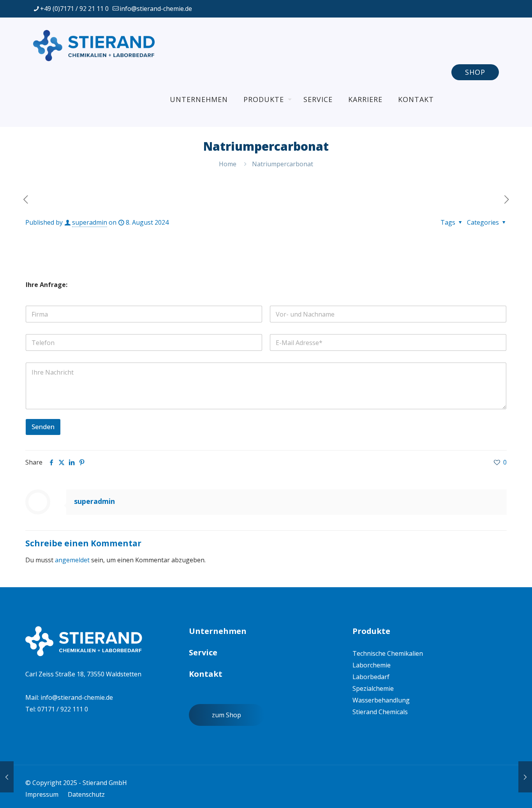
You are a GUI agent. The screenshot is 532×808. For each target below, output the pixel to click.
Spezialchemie (373, 688)
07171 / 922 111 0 (62, 709)
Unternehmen (218, 631)
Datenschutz (86, 794)
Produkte (371, 631)
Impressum (41, 794)
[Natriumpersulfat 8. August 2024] (525, 776)
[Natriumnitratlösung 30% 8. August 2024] (7, 776)
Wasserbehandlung (381, 700)
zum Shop (226, 715)
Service (203, 652)
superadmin (89, 222)
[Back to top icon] (479, 792)
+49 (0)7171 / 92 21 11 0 (74, 8)
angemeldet (72, 560)
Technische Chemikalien (387, 653)
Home (227, 164)
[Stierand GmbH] (96, 45)
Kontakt (205, 674)
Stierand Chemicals (380, 712)
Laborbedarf (370, 676)
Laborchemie (371, 665)
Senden (43, 426)
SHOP (475, 72)
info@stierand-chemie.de (156, 8)
